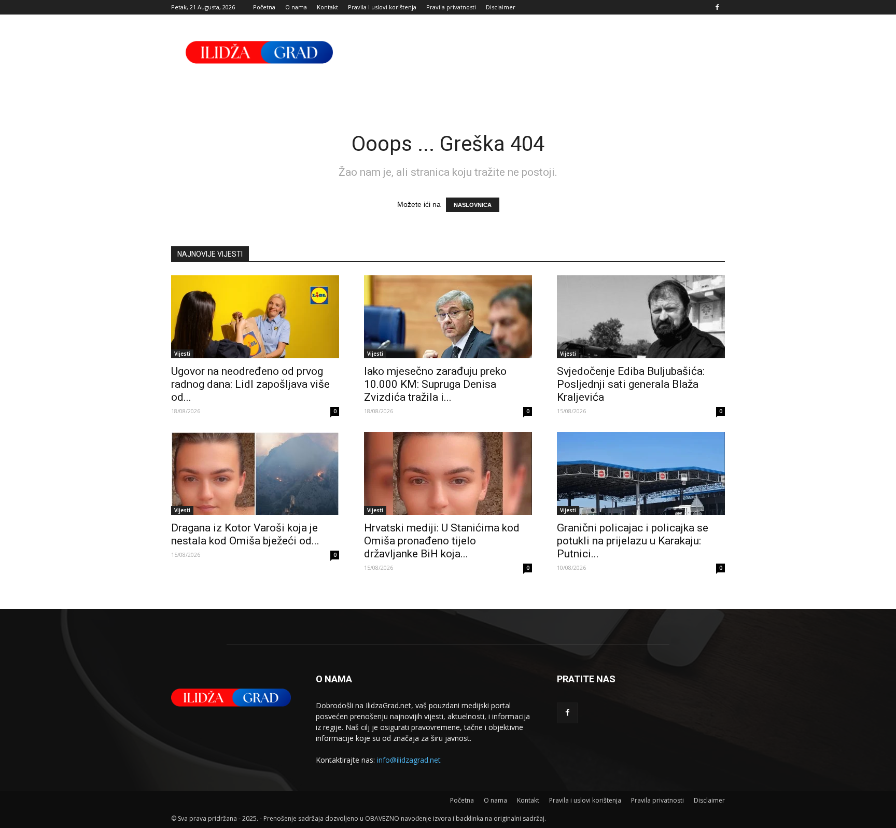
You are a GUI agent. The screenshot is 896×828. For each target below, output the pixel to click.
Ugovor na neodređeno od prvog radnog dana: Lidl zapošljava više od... (250, 384)
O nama (296, 7)
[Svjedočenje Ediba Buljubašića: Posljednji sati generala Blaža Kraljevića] (641, 316)
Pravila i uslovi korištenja (382, 7)
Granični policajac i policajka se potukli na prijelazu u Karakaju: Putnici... (632, 541)
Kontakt (327, 7)
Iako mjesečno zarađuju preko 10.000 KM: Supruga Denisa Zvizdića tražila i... (435, 384)
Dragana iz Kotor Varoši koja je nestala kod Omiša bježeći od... (245, 534)
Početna (264, 7)
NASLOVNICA (473, 205)
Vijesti (182, 353)
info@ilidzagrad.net (409, 760)
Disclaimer (500, 7)
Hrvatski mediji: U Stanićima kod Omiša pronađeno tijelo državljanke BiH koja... (442, 541)
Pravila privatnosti (451, 7)
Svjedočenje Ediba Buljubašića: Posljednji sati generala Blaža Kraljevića (631, 384)
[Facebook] (717, 7)
